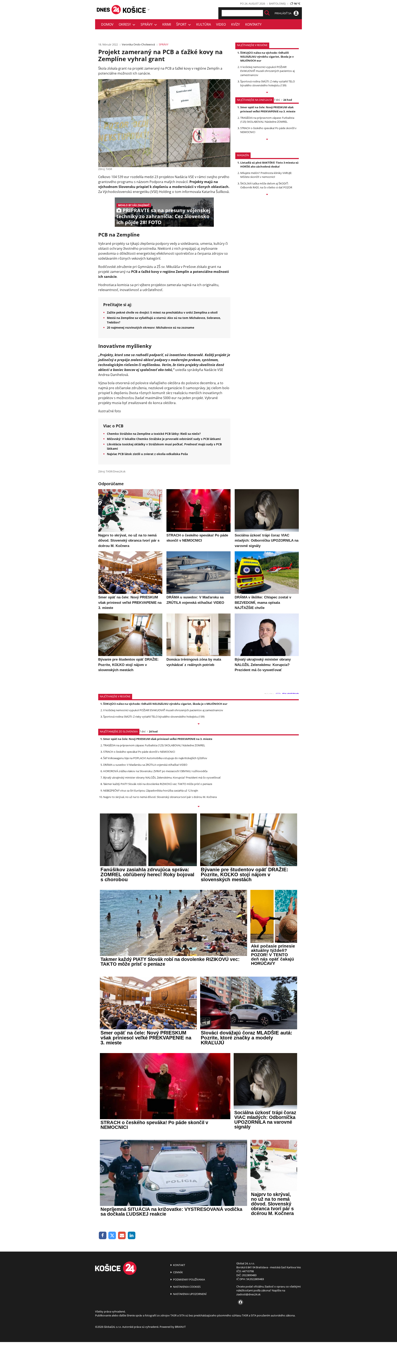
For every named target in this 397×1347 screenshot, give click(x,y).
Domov (107, 24)
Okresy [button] (126, 24)
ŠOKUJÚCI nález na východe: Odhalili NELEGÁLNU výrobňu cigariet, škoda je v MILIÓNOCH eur (267, 56)
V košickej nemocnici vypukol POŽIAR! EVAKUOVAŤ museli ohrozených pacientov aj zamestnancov (267, 71)
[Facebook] (102, 1235)
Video (221, 24)
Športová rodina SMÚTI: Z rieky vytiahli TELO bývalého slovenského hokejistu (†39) (267, 83)
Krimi (166, 24)
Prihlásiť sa (283, 13)
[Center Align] (267, 13)
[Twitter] (112, 1235)
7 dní (277, 100)
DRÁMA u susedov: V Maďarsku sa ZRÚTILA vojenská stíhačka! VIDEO (145, 765)
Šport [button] (182, 24)
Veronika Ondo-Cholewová (138, 44)
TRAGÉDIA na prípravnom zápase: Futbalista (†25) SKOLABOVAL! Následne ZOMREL (267, 120)
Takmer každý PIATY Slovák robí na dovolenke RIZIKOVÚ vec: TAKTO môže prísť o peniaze (157, 784)
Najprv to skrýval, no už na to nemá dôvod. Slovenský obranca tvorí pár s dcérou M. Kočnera (160, 797)
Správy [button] (147, 24)
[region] (148, 9)
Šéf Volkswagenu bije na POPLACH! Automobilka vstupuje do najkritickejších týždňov (155, 758)
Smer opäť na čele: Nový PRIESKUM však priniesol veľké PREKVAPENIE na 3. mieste (267, 109)
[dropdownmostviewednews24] (267, 140)
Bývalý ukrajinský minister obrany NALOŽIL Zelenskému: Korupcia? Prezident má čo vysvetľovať (162, 777)
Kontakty (253, 24)
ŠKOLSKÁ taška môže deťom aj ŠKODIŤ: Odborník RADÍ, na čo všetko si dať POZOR (266, 185)
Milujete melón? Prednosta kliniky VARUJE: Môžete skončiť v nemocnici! (266, 175)
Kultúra (203, 24)
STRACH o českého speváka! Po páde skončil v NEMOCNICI (139, 752)
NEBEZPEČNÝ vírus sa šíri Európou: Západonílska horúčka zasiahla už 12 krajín (150, 790)
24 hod (287, 100)
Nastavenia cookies (186, 1287)
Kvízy (235, 24)
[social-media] (239, 1302)
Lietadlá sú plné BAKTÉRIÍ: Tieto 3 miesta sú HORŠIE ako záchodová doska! (269, 164)
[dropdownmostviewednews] (267, 93)
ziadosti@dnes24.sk (248, 1294)
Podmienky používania (188, 1279)
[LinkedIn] (131, 1235)
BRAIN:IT (180, 1327)
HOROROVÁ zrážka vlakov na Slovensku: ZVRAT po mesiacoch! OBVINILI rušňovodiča (155, 771)
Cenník (177, 1272)
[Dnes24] (134, 9)
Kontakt (178, 1265)
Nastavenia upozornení (189, 1294)
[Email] (121, 1235)
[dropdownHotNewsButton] (267, 195)
